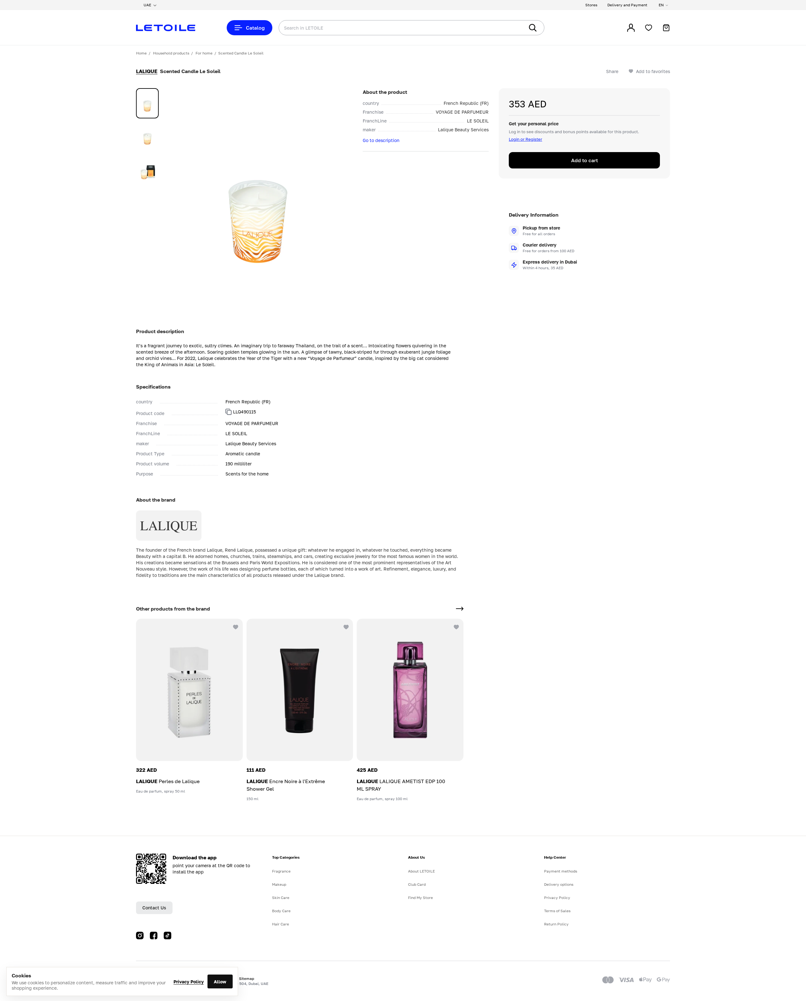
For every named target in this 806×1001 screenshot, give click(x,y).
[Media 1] (147, 103)
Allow (220, 981)
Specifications (153, 387)
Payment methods (560, 871)
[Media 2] (147, 136)
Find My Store (420, 897)
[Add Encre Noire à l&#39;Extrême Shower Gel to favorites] (345, 626)
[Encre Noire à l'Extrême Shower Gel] (300, 690)
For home (204, 53)
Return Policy (556, 924)
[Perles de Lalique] (189, 690)
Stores (591, 5)
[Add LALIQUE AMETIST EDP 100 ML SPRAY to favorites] (456, 626)
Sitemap (246, 978)
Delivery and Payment (627, 5)
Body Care (281, 910)
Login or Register (525, 139)
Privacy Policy (188, 981)
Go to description (381, 140)
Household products (171, 53)
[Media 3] (147, 169)
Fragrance (281, 871)
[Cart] (666, 27)
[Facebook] (153, 935)
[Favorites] (648, 27)
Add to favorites (653, 71)
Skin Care (280, 897)
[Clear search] (510, 27)
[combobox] (389, 27)
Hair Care (280, 924)
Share (612, 71)
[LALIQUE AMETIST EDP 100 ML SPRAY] (410, 690)
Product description (160, 331)
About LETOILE (421, 871)
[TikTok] (167, 935)
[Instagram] (140, 935)
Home (141, 53)
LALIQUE (146, 71)
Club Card (417, 884)
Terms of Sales (557, 910)
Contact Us (154, 907)
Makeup (279, 884)
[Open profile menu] (631, 27)
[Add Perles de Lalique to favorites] (235, 626)
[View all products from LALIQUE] (459, 608)
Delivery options (558, 884)
